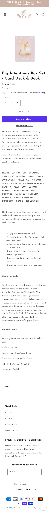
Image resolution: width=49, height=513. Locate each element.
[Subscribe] (38, 472)
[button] (5, 14)
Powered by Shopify (35, 508)
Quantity (6, 97)
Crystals (9, 419)
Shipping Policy (12, 431)
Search (8, 413)
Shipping (5, 88)
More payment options (24, 125)
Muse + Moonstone (20, 508)
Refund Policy (11, 425)
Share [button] (7, 386)
